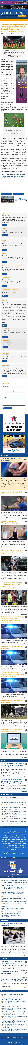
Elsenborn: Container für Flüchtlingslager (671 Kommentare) (13, 995)
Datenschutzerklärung (18, 1037)
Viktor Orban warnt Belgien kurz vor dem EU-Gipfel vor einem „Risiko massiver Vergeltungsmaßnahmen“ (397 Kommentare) (14, 1021)
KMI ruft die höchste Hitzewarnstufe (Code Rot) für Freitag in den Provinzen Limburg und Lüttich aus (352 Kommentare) (14, 1026)
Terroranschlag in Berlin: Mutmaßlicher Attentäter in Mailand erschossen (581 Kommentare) (14, 998)
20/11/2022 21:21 (5, 354)
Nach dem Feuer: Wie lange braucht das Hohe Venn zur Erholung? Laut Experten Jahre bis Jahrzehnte (13, 893)
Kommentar (5, 397)
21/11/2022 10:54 (6, 330)
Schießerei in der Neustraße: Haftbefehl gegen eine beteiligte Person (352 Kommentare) (14, 1030)
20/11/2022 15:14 (5, 267)
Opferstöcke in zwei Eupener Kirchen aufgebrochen (14, 901)
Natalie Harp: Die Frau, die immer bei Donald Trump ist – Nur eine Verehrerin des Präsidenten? (14, 912)
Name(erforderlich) (7, 386)
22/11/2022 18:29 (6, 230)
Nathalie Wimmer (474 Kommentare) (11, 1006)
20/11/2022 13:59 (6, 255)
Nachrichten (4, 22)
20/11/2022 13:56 (6, 241)
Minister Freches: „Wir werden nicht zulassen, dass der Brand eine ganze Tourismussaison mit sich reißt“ (14, 898)
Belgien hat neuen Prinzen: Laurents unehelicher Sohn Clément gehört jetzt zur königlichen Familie (14, 909)
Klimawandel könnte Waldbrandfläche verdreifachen (14, 799)
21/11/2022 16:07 (5, 366)
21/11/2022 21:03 (7, 342)
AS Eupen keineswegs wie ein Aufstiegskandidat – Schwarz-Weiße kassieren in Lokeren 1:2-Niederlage (14, 905)
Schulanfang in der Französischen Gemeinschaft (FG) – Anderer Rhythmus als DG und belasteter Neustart (14, 822)
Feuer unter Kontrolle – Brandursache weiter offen (14, 880)
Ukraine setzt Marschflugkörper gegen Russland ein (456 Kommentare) (14, 1009)
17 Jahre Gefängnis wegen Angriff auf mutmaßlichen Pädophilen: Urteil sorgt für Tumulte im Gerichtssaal (14, 889)
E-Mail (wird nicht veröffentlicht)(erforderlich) (13, 392)
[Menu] (2, 19)
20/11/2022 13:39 (6, 215)
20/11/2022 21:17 (5, 302)
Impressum (7, 1037)
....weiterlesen (23, 488)
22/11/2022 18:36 (6, 291)
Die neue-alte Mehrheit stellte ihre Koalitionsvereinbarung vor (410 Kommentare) (14, 1017)
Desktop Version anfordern (14, 1042)
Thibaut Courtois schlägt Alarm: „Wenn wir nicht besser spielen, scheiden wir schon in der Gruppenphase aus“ (13, 176)
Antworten (5, 235)
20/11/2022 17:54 (5, 279)
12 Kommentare (10, 33)
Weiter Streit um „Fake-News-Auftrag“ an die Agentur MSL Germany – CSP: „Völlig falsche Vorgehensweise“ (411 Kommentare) (14, 1013)
